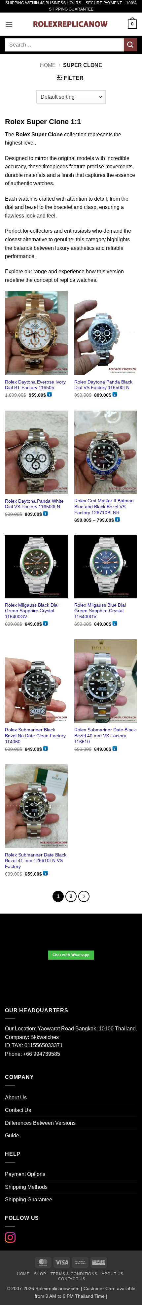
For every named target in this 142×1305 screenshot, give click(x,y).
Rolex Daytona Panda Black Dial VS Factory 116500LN (103, 385)
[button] (9, 24)
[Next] (83, 896)
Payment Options (25, 1174)
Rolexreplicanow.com (57, 1288)
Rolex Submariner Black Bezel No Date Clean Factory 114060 (35, 735)
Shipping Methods (26, 1187)
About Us (16, 1097)
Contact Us (18, 1110)
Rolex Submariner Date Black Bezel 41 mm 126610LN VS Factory (35, 861)
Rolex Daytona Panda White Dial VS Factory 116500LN (34, 504)
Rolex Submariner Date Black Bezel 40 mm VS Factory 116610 (105, 735)
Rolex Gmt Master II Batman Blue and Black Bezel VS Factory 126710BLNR (104, 506)
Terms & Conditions (74, 1274)
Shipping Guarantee (28, 1199)
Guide (12, 1135)
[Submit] (130, 44)
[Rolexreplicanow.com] (70, 24)
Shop (40, 1274)
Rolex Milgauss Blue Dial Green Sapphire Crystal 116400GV (100, 611)
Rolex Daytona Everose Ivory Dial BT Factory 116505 (35, 385)
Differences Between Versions (40, 1123)
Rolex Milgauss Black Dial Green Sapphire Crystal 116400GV (31, 611)
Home (48, 65)
